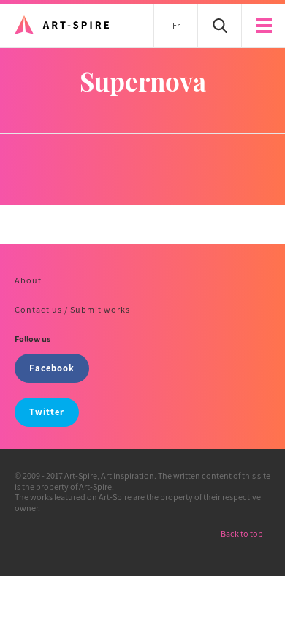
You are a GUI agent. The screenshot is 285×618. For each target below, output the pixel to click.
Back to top (242, 533)
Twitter (46, 412)
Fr (176, 25)
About (28, 280)
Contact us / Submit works (72, 309)
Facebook (52, 368)
